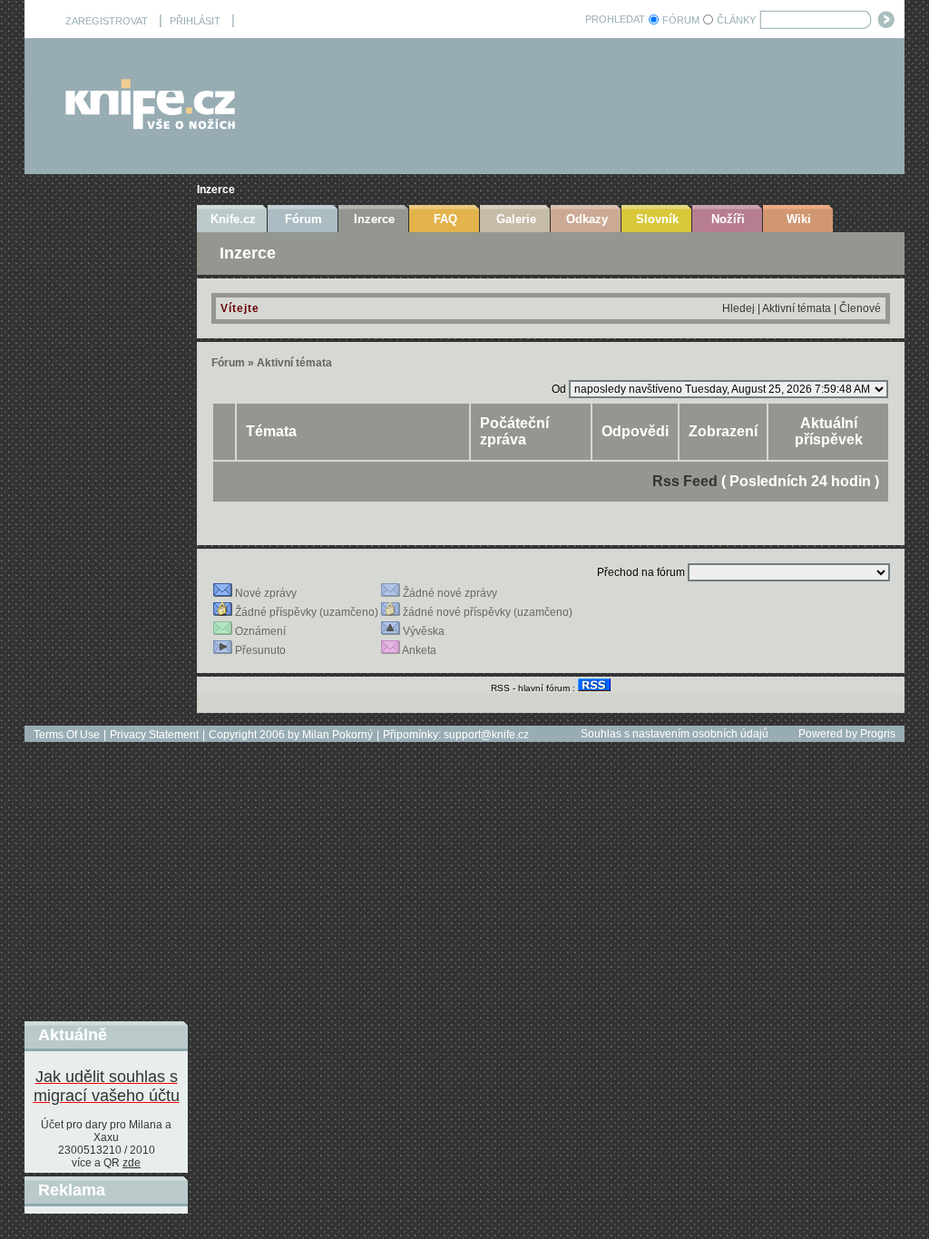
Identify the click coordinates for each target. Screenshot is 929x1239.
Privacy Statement (154, 734)
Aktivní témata (796, 308)
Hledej (738, 308)
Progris (877, 733)
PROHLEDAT (615, 19)
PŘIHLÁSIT (195, 20)
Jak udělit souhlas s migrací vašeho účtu (107, 1086)
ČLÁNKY (736, 20)
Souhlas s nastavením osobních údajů (674, 733)
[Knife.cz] (150, 124)
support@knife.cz (486, 734)
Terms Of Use (67, 734)
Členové (860, 308)
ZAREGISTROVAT (106, 20)
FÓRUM (680, 20)
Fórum (228, 362)
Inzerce (216, 189)
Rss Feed (685, 481)
